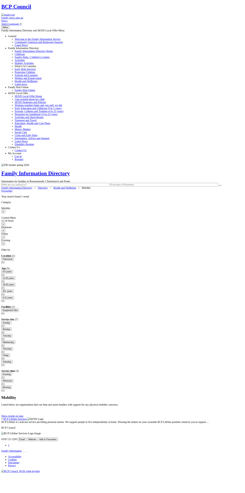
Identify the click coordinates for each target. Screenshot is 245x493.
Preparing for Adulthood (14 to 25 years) (36, 114)
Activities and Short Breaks (29, 117)
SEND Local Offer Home (28, 96)
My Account (15, 156)
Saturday (7, 361)
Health (18, 126)
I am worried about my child (29, 99)
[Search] (220, 185)
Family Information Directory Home (34, 51)
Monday (6, 329)
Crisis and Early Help (26, 135)
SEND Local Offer (35, 119)
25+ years (7, 291)
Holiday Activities (24, 63)
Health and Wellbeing (26, 81)
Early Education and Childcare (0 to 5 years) (38, 108)
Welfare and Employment (28, 78)
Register (19, 159)
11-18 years (8, 278)
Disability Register (24, 144)
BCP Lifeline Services (15, 419)
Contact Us (17, 149)
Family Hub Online (21, 89)
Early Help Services (25, 69)
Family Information (11, 450)
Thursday (7, 348)
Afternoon (7, 381)
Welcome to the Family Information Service (37, 39)
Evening (6, 374)
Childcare (20, 54)
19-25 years (8, 284)
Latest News (21, 45)
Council (16, 7)
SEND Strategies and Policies (30, 102)
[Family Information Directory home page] (20, 471)
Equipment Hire (10, 310)
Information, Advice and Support (32, 138)
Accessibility (15, 456)
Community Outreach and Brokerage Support (39, 42)
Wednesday (8, 342)
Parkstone (7, 259)
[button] (122, 196)
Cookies (12, 459)
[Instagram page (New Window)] (26, 450)
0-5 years (7, 271)
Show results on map (12, 416)
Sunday (6, 322)
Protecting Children (25, 72)
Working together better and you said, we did (38, 105)
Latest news (21, 84)
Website (32, 439)
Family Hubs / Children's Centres (32, 57)
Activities (20, 60)
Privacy (12, 465)
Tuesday (7, 335)
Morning (6, 387)
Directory (43, 187)
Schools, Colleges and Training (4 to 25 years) (39, 111)
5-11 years (8, 297)
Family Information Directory (30, 66)
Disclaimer (13, 462)
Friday (6, 355)
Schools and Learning (26, 75)
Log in (18, 156)
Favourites (6, 190)
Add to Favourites (47, 439)
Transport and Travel (25, 120)
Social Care (21, 132)
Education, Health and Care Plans (32, 123)
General (35, 41)
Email (22, 439)
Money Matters (23, 129)
